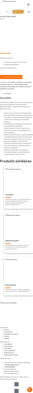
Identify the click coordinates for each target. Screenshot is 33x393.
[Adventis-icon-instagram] (16, 391)
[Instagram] (9, 12)
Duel (1, 84)
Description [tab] (7, 93)
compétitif (19, 82)
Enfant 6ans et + (8, 84)
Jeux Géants (20, 86)
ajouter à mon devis (11, 77)
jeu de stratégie (10, 86)
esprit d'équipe (19, 84)
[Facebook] (7, 12)
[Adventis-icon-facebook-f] (16, 384)
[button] (28, 4)
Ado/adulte (11, 82)
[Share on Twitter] (0, 301)
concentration (27, 82)
